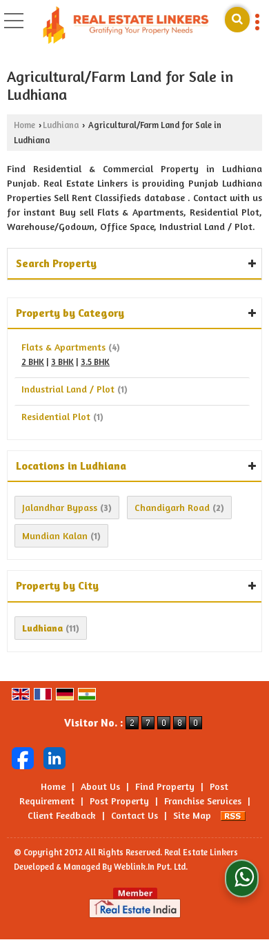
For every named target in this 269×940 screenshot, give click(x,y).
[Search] (237, 19)
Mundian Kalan (55, 535)
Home (24, 125)
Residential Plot (55, 416)
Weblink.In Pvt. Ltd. (151, 866)
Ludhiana (61, 125)
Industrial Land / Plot (67, 389)
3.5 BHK (95, 362)
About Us (100, 786)
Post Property (119, 800)
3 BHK (62, 362)
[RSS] (233, 815)
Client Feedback (62, 815)
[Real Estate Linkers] (126, 26)
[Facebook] (23, 756)
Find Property (165, 786)
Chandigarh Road (172, 507)
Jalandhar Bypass (59, 507)
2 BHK (32, 362)
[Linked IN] (54, 756)
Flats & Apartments (63, 347)
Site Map (192, 815)
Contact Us (134, 815)
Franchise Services (202, 800)
